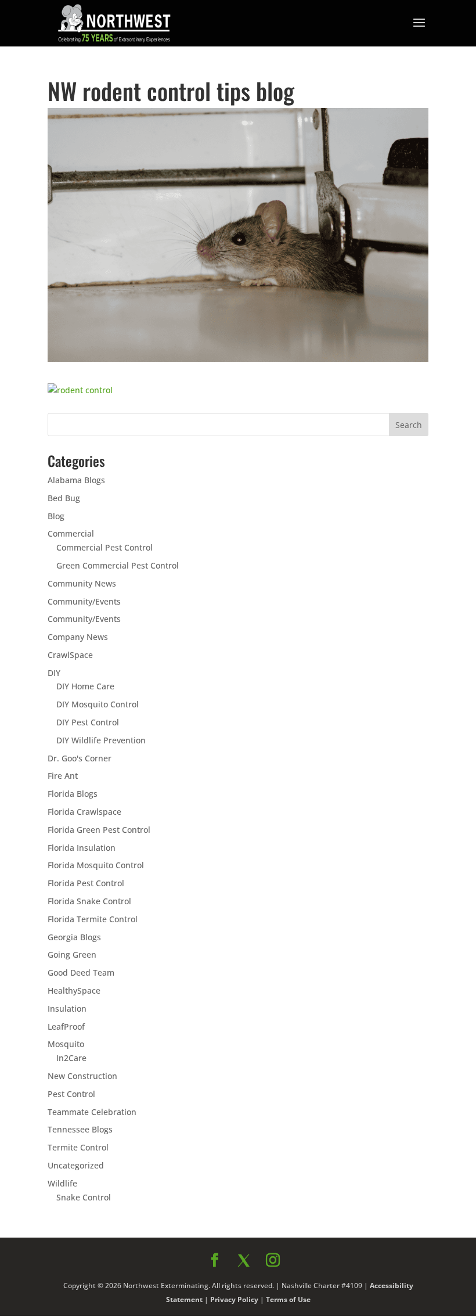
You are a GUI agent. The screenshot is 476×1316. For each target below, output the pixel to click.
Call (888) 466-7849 (342, 783)
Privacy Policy (364, 840)
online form (329, 673)
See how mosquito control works (342, 814)
